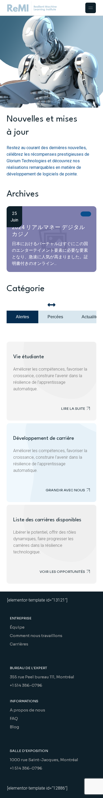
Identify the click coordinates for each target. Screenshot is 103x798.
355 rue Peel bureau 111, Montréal (42, 676)
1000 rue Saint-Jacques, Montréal (44, 759)
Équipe (17, 627)
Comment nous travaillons (36, 635)
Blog (14, 726)
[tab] (22, 317)
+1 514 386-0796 (26, 685)
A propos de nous (27, 710)
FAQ (14, 718)
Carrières (19, 644)
